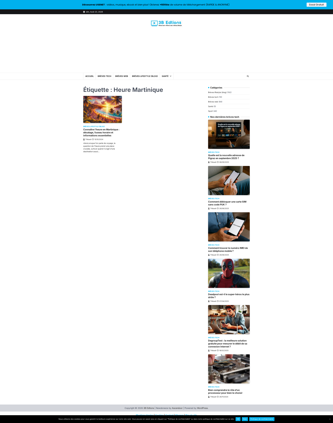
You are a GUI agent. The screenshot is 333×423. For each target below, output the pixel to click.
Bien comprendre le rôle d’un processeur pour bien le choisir (225, 391)
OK (238, 419)
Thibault (88, 139)
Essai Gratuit (316, 4)
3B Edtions (148, 408)
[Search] (248, 76)
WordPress (202, 408)
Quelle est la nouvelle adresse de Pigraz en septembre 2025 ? (226, 157)
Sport (210, 111)
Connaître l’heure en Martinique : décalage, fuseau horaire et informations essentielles (101, 132)
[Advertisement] (166, 53)
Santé (165, 76)
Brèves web (121, 76)
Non (245, 419)
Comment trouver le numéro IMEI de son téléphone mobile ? (228, 249)
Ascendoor (177, 408)
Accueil (89, 76)
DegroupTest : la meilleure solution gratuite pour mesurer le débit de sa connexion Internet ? (227, 343)
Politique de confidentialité (262, 419)
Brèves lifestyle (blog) (145, 76)
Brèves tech (104, 76)
